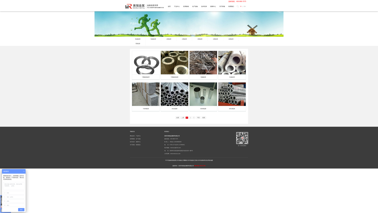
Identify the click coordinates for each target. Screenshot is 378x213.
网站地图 (210, 160)
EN (245, 6)
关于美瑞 (222, 6)
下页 (198, 117)
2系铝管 (184, 39)
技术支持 (204, 6)
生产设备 (195, 6)
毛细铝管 (153, 39)
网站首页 (132, 136)
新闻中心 (213, 6)
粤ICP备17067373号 (199, 165)
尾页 (203, 117)
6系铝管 (231, 39)
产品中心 (177, 6)
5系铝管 (215, 39)
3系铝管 (199, 39)
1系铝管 (168, 39)
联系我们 (231, 6)
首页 (169, 6)
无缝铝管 (137, 39)
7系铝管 (137, 43)
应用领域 (186, 6)
